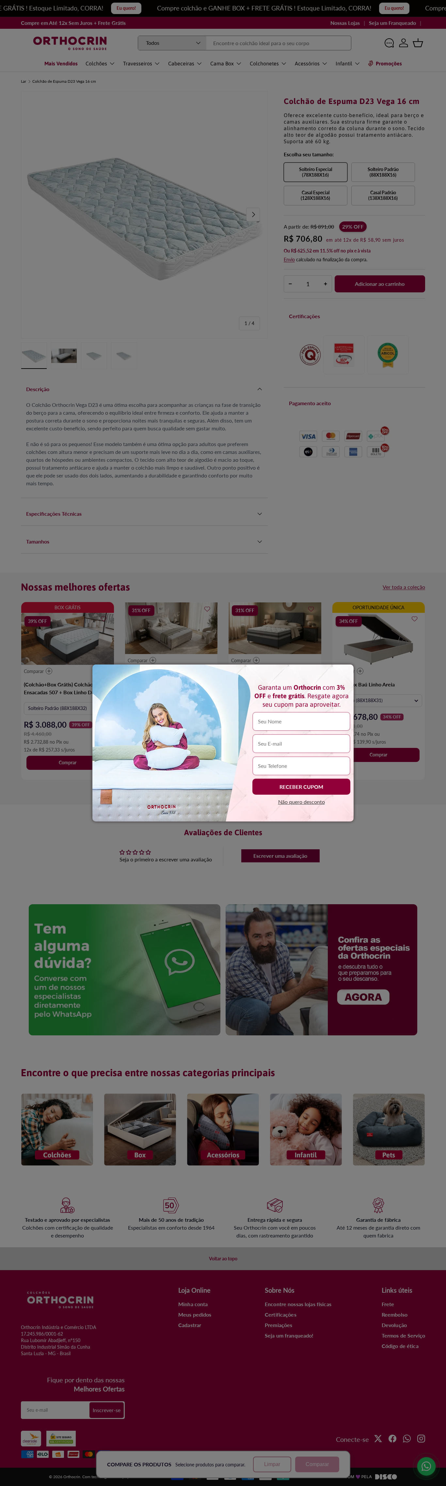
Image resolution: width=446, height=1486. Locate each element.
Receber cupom (301, 787)
